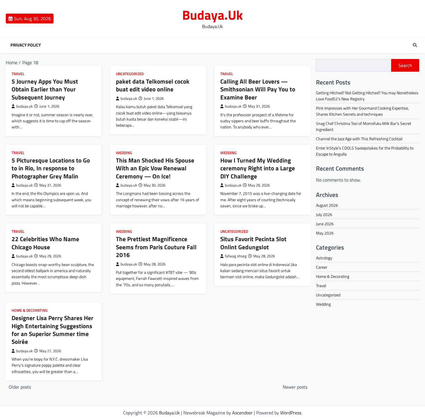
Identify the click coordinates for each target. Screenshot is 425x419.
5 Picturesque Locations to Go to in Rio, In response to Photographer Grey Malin (51, 168)
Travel (18, 74)
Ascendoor (242, 412)
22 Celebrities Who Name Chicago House (45, 242)
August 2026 (327, 205)
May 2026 (325, 233)
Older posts (20, 386)
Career (321, 267)
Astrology (324, 258)
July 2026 (324, 214)
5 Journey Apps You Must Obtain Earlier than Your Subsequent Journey (45, 89)
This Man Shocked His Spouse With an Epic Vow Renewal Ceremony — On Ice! (155, 168)
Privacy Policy (25, 45)
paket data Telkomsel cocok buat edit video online (152, 85)
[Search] (415, 45)
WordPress (290, 412)
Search (405, 65)
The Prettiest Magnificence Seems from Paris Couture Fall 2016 (156, 246)
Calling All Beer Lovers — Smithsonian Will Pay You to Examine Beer (257, 89)
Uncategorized (130, 74)
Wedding (124, 153)
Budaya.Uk (212, 15)
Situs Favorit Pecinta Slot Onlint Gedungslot (253, 242)
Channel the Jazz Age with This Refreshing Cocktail (359, 139)
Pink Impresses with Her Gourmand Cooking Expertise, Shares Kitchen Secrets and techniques (362, 111)
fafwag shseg (236, 256)
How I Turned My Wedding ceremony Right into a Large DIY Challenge (257, 168)
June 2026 (325, 224)
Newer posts (295, 386)
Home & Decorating (30, 310)
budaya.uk (24, 106)
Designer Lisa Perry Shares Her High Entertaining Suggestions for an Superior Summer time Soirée (52, 329)
